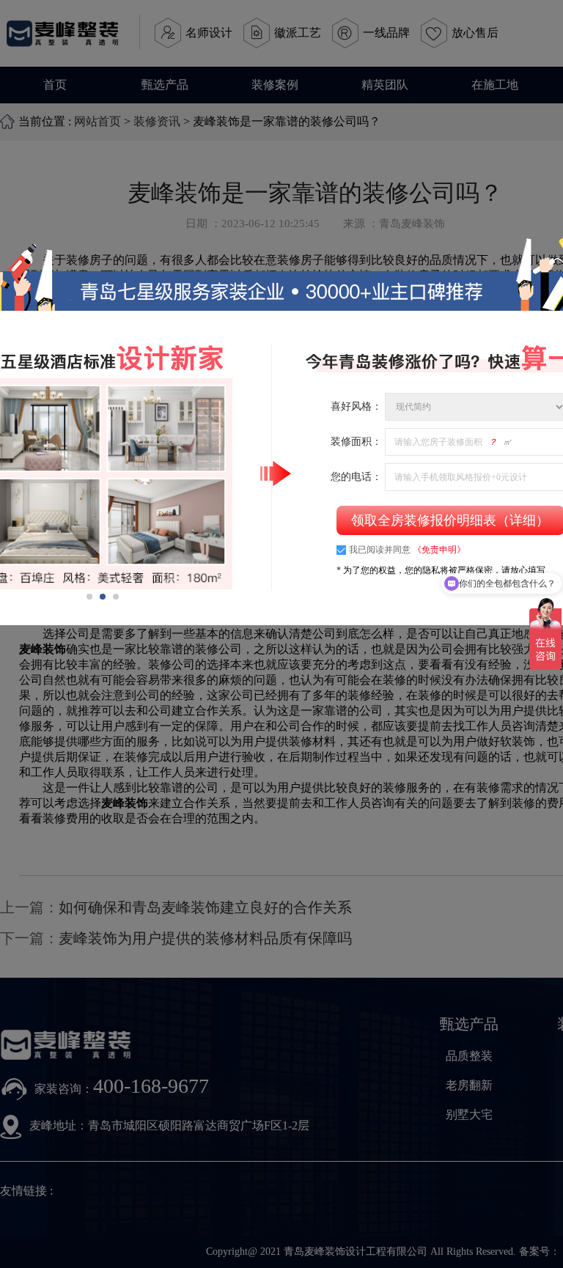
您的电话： (356, 476)
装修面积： (356, 441)
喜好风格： (356, 406)
